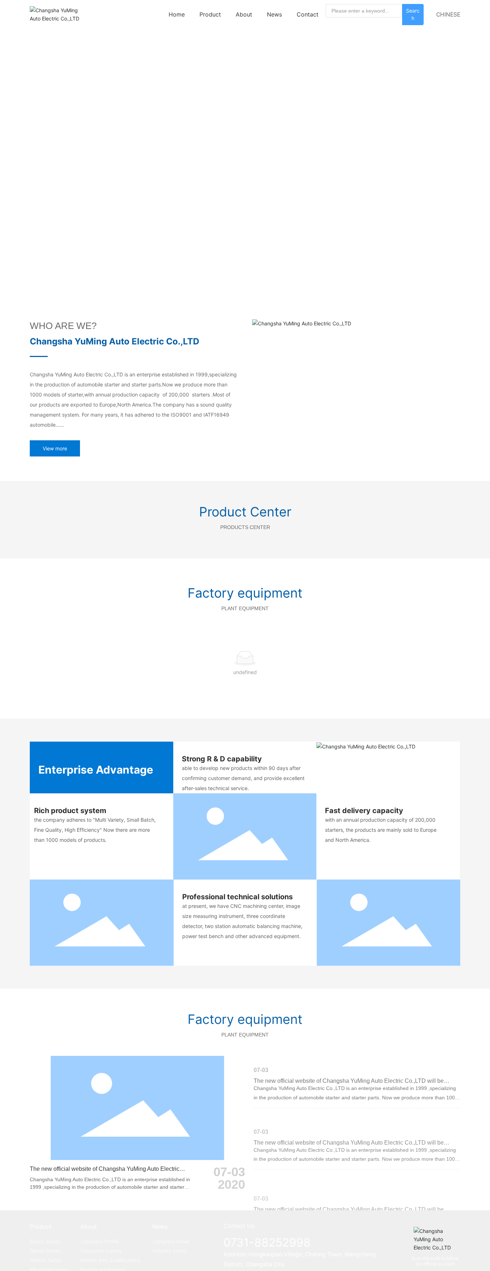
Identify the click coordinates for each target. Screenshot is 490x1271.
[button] (421, 271)
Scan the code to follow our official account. (435, 1261)
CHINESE (448, 14)
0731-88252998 (267, 1242)
